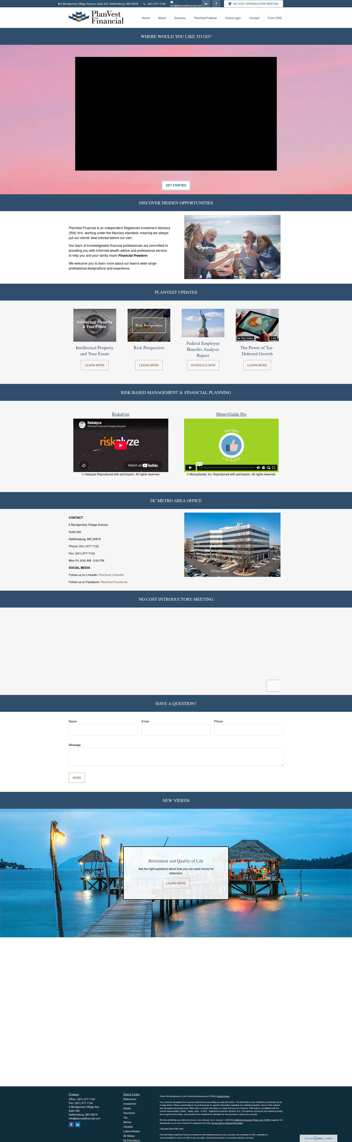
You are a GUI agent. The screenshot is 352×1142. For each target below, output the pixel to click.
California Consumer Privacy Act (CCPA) (252, 1119)
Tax (125, 1117)
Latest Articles (131, 1131)
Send (77, 778)
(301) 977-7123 (156, 4)
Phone (218, 721)
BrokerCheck (223, 1096)
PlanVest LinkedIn (111, 575)
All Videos (129, 1136)
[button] (145, 17)
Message (75, 745)
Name (73, 721)
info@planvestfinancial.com (186, 5)
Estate (127, 1108)
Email (145, 721)
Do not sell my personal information (227, 1122)
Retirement (129, 1099)
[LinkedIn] (206, 3)
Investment (129, 1103)
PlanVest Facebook (113, 582)
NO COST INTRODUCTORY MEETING (255, 4)
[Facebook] (216, 3)
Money (127, 1122)
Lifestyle (128, 1126)
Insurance (129, 1113)
